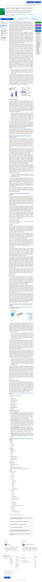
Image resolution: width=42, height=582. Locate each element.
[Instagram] (35, 561)
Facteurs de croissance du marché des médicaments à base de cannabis (4, 31)
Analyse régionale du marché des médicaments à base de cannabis (4, 38)
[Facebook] (35, 559)
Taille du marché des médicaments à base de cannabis (4, 26)
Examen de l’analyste (3, 28)
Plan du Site (11, 564)
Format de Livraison (18, 560)
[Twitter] (35, 565)
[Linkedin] (35, 563)
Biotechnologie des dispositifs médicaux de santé (17, 5)
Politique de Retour (17, 564)
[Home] (3, 2)
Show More (6, 551)
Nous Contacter (12, 563)
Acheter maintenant (38, 22)
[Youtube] (35, 567)
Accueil (2, 5)
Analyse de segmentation (4, 35)
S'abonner (7, 577)
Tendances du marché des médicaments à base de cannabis (4, 34)
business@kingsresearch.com (25, 560)
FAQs (16, 563)
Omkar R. (25, 14)
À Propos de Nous (12, 560)
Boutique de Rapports (6, 5)
